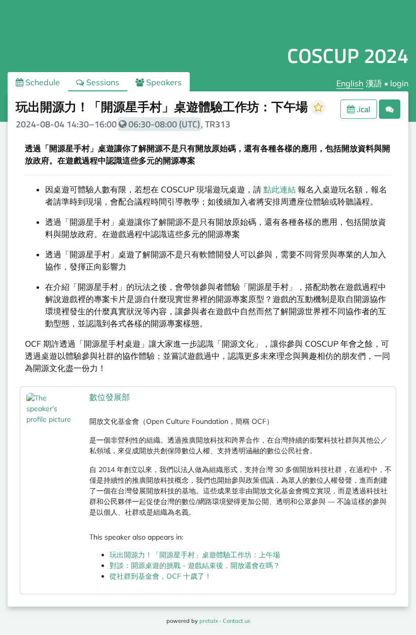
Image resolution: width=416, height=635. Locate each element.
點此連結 (279, 189)
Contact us (236, 620)
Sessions (101, 82)
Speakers (163, 82)
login (399, 83)
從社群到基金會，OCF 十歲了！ (161, 576)
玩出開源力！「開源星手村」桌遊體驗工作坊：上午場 (195, 554)
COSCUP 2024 (347, 55)
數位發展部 (109, 397)
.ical (362, 109)
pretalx (208, 620)
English (349, 83)
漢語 (374, 83)
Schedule (41, 82)
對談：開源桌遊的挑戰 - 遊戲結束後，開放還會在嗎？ (195, 565)
